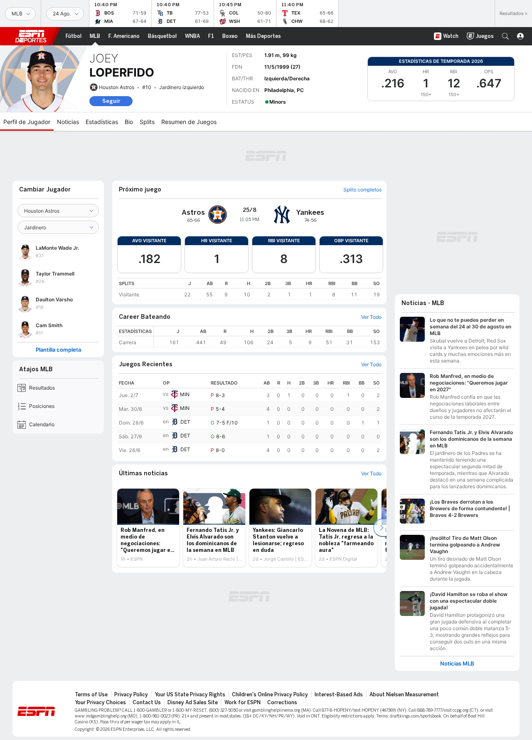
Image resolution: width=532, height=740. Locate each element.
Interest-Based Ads (339, 695)
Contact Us (147, 702)
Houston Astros (116, 87)
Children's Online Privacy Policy (270, 695)
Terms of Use (91, 695)
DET (185, 422)
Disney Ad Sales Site (192, 702)
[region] (249, 289)
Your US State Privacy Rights (190, 695)
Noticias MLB (457, 664)
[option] (148, 528)
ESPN (31, 36)
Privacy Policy (131, 695)
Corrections (282, 702)
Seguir (111, 101)
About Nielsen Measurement (404, 695)
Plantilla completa (58, 350)
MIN (185, 394)
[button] (505, 36)
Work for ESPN (242, 702)
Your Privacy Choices (100, 702)
